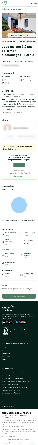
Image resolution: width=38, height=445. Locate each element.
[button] (19, 205)
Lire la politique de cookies (9, 436)
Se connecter (19, 176)
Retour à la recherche (12, 9)
